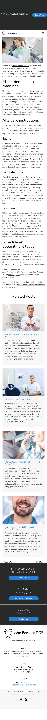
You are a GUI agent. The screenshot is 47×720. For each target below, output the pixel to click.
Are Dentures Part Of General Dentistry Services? (21, 335)
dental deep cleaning (20, 66)
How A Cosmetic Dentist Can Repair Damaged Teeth (19, 528)
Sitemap (33, 694)
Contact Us (23, 619)
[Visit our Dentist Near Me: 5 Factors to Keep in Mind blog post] (23, 382)
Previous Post (8, 562)
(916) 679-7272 (13, 275)
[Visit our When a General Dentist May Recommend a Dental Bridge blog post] (23, 445)
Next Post (39, 562)
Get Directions (23, 578)
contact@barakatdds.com (26, 685)
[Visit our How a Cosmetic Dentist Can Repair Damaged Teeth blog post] (23, 510)
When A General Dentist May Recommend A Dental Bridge (23, 463)
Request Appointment (23, 598)
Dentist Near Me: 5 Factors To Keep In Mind (22, 399)
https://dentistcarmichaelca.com (14, 272)
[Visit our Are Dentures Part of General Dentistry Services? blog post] (23, 317)
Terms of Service (15, 694)
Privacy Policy (26, 694)
